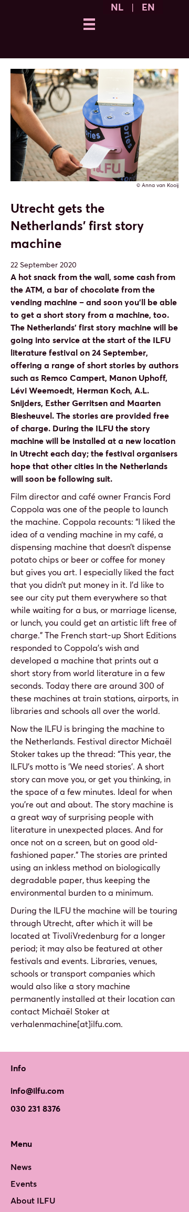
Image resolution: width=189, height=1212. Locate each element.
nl (117, 7)
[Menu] (89, 24)
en (148, 7)
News (21, 1167)
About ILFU (33, 1200)
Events (23, 1183)
